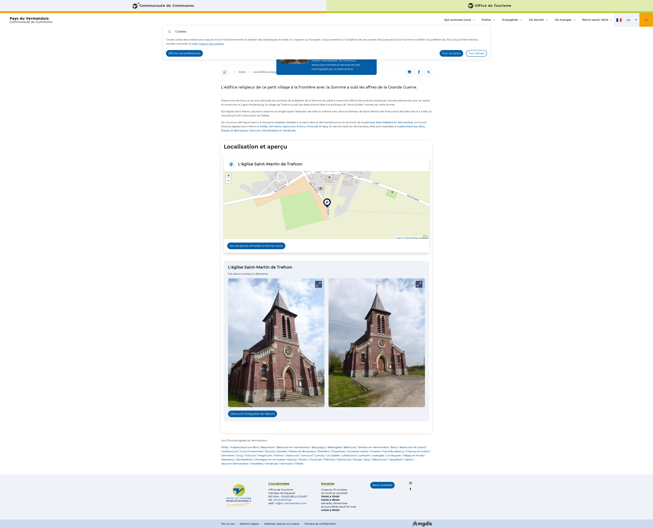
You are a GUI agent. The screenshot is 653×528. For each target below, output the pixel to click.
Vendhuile (289, 130)
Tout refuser (476, 53)
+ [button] (228, 175)
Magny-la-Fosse (413, 455)
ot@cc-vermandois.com (291, 503)
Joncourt (255, 130)
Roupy (358, 459)
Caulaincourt (229, 451)
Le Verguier (393, 455)
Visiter (486, 19)
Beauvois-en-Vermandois (293, 447)
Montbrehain (270, 130)
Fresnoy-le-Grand (417, 451)
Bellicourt (350, 447)
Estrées (282, 451)
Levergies (378, 455)
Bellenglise (335, 447)
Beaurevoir (268, 447)
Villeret (298, 463)
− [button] (228, 181)
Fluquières (338, 451)
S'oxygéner (510, 19)
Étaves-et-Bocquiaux (234, 130)
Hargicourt (265, 455)
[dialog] (326, 42)
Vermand (286, 463)
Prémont (329, 459)
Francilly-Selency (393, 451)
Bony (394, 447)
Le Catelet (333, 455)
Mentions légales (249, 523)
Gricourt (250, 455)
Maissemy (227, 459)
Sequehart (396, 459)
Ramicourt (344, 459)
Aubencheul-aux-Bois (411, 126)
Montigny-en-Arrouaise (270, 459)
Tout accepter (451, 53)
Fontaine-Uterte (357, 451)
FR (633, 21)
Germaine (274, 126)
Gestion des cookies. (211, 43)
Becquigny (318, 447)
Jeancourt (288, 126)
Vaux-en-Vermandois (234, 463)
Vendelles (256, 463)
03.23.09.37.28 (282, 499)
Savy (325, 126)
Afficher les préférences (184, 53)
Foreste (375, 451)
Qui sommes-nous (457, 19)
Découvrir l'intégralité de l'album (252, 413)
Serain (409, 459)
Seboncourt (379, 459)
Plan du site (228, 523)
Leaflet (398, 237)
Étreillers (323, 451)
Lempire (364, 455)
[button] (409, 72)
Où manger (563, 19)
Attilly (263, 126)
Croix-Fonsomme (251, 451)
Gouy (239, 455)
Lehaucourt (349, 455)
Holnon (279, 455)
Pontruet (312, 126)
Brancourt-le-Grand (412, 447)
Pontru (301, 126)
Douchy (270, 451)
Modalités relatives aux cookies (281, 523)
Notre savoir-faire (595, 19)
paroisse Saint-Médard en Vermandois (388, 122)
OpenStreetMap (411, 237)
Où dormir (536, 19)
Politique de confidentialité (320, 523)
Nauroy (292, 459)
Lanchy (319, 455)
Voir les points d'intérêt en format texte (256, 245)
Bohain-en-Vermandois (373, 447)
